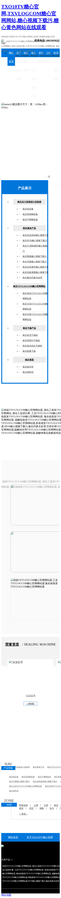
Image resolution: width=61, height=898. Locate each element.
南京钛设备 (28, 209)
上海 (36, 805)
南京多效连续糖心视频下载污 (37, 235)
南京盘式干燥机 (30, 335)
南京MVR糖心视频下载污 (35, 240)
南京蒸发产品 (26, 61)
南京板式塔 (28, 367)
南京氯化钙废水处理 (32, 278)
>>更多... (23, 814)
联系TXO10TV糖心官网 (56, 66)
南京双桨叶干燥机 (31, 340)
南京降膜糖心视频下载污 (35, 256)
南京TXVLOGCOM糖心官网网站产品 (33, 74)
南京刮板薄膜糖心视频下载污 (37, 272)
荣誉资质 (41, 57)
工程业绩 (48, 57)
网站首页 (11, 57)
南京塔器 (29, 360)
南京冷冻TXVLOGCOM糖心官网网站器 (25, 786)
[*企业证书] (16, 662)
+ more (30, 703)
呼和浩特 (23, 805)
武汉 (31, 808)
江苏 (46, 805)
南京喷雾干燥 (29, 351)
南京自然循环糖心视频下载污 (37, 267)
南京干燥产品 (29, 328)
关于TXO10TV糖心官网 (19, 66)
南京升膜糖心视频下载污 (35, 262)
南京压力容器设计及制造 (29, 202)
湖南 (41, 808)
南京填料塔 (28, 372)
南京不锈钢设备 (30, 219)
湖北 (21, 808)
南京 (56, 805)
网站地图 (6, 895)
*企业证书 (30, 695)
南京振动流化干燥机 (32, 346)
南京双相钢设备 (30, 214)
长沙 (52, 808)
